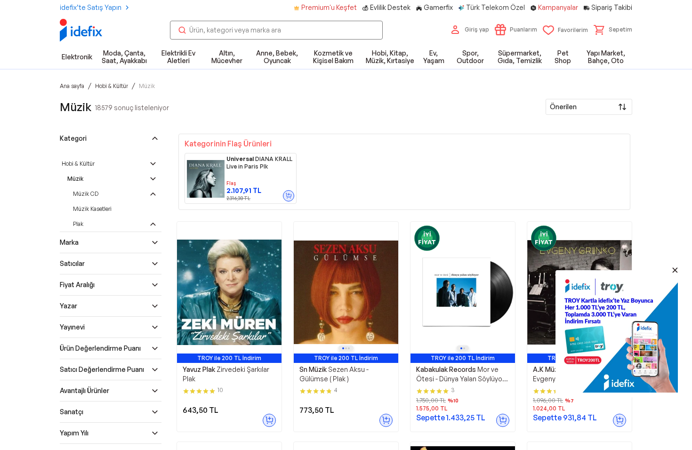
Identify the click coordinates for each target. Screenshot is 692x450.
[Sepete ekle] (269, 420)
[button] (613, 29)
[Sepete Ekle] (288, 195)
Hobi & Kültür (78, 163)
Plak (78, 223)
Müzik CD (85, 193)
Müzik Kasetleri (92, 208)
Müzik (75, 178)
